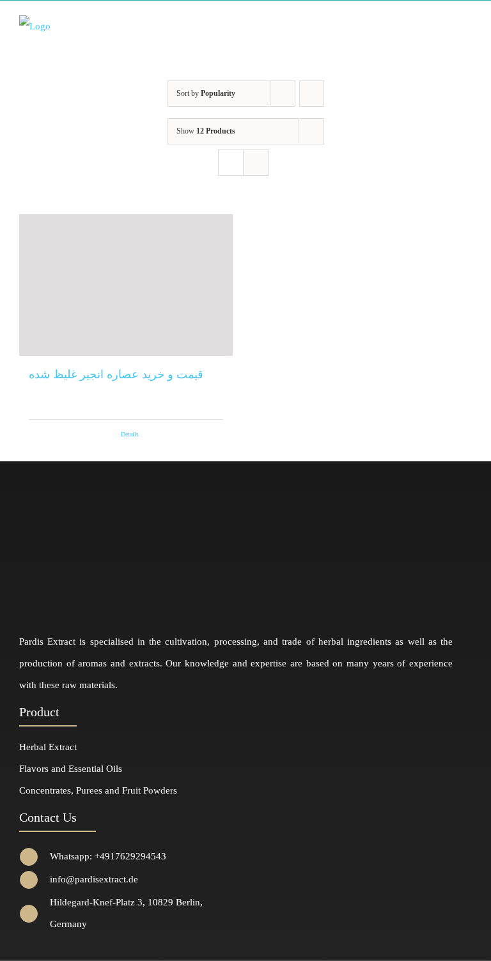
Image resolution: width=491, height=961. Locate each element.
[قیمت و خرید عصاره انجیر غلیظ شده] (126, 285)
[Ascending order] (311, 94)
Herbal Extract (48, 747)
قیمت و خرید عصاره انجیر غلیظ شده (116, 374)
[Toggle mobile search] (444, 25)
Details (130, 434)
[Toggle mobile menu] (467, 25)
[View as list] (256, 162)
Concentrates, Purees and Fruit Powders (98, 790)
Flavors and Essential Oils (70, 769)
